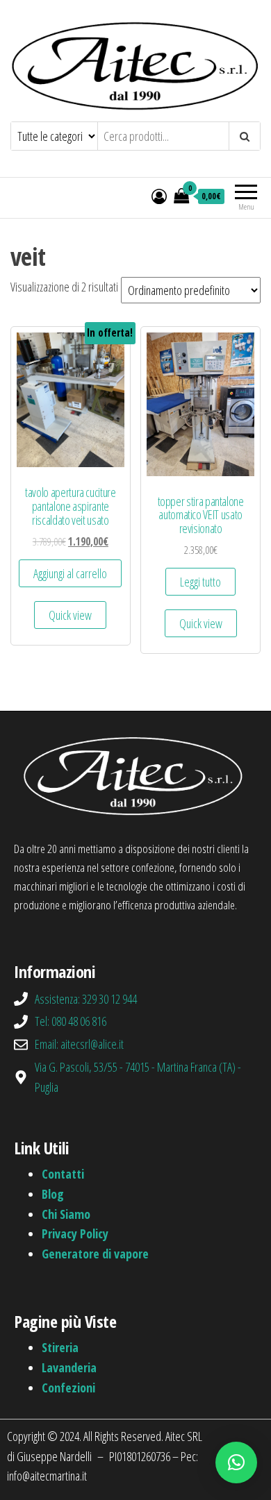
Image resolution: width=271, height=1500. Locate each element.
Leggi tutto (200, 581)
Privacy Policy (75, 1233)
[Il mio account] (159, 195)
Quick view (70, 615)
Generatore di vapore (95, 1253)
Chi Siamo (66, 1214)
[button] (236, 1462)
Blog (53, 1194)
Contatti (63, 1173)
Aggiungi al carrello (70, 573)
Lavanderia (69, 1367)
